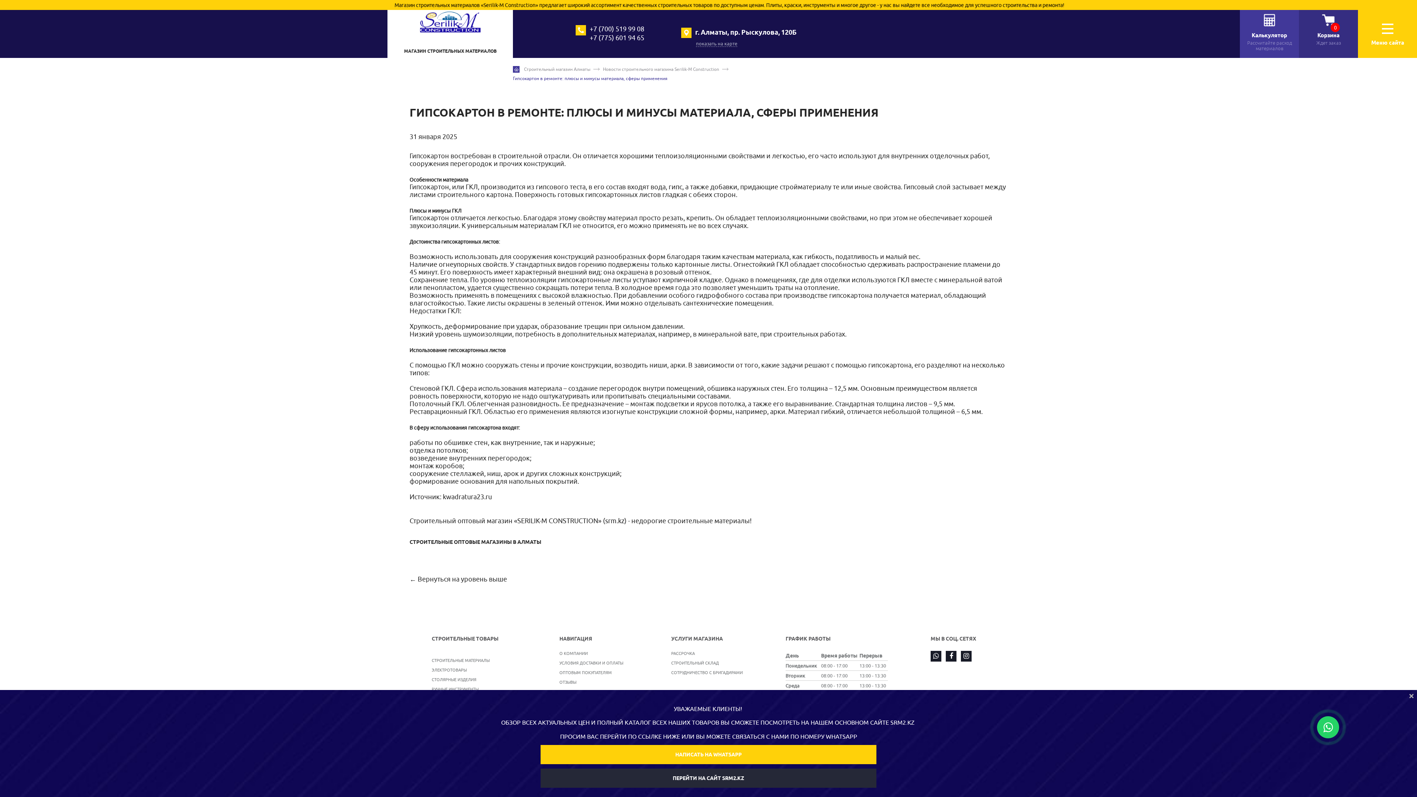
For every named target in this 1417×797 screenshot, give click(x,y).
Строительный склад (695, 662)
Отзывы (567, 682)
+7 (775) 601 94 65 (617, 38)
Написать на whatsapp (708, 755)
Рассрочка (683, 653)
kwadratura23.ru (467, 497)
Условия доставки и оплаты (591, 662)
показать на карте (716, 43)
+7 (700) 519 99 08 (617, 29)
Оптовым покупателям (585, 672)
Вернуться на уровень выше (462, 579)
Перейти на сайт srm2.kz (708, 778)
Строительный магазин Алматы (557, 69)
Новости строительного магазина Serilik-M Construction (661, 69)
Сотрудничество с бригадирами (707, 672)
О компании (573, 653)
